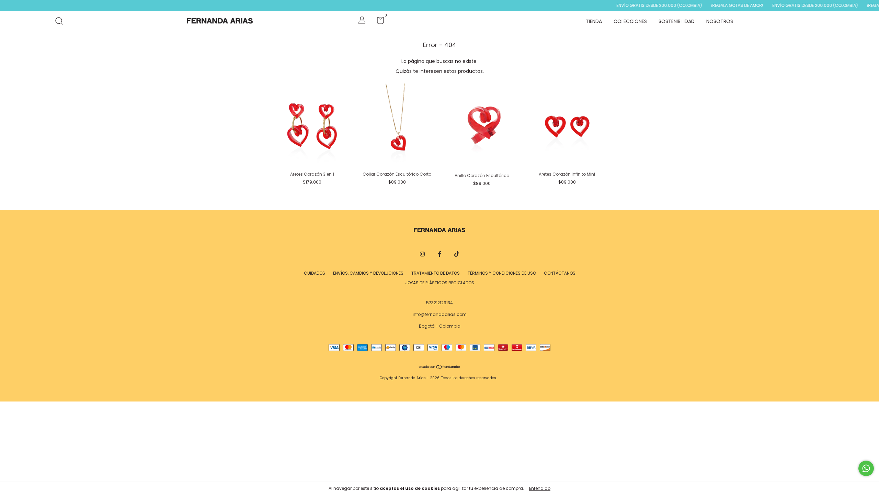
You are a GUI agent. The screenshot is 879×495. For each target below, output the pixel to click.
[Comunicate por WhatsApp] (866, 468)
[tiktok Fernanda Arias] (456, 254)
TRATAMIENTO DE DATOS (435, 273)
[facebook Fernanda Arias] (439, 254)
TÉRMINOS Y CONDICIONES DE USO (502, 273)
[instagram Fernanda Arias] (422, 254)
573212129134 (439, 303)
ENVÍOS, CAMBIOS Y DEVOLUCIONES (368, 273)
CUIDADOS (314, 273)
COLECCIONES (630, 21)
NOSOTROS (719, 21)
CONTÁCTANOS (559, 273)
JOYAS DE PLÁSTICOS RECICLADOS (439, 283)
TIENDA (594, 21)
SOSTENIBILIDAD (677, 21)
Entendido (539, 488)
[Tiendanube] (439, 367)
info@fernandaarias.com (440, 314)
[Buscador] (61, 21)
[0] (378, 21)
